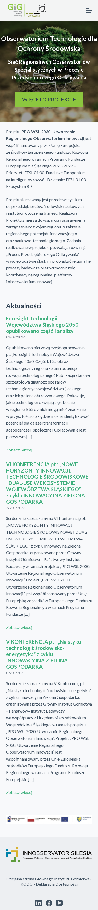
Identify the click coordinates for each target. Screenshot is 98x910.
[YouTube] (59, 903)
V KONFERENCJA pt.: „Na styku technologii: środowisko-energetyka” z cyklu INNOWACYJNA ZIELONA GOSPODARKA (43, 654)
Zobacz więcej (19, 449)
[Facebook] (49, 903)
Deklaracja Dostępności (57, 884)
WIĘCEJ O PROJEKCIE (49, 99)
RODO (27, 884)
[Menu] (89, 10)
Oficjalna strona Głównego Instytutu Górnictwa (47, 879)
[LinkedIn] (38, 903)
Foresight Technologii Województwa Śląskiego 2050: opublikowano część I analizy (43, 324)
